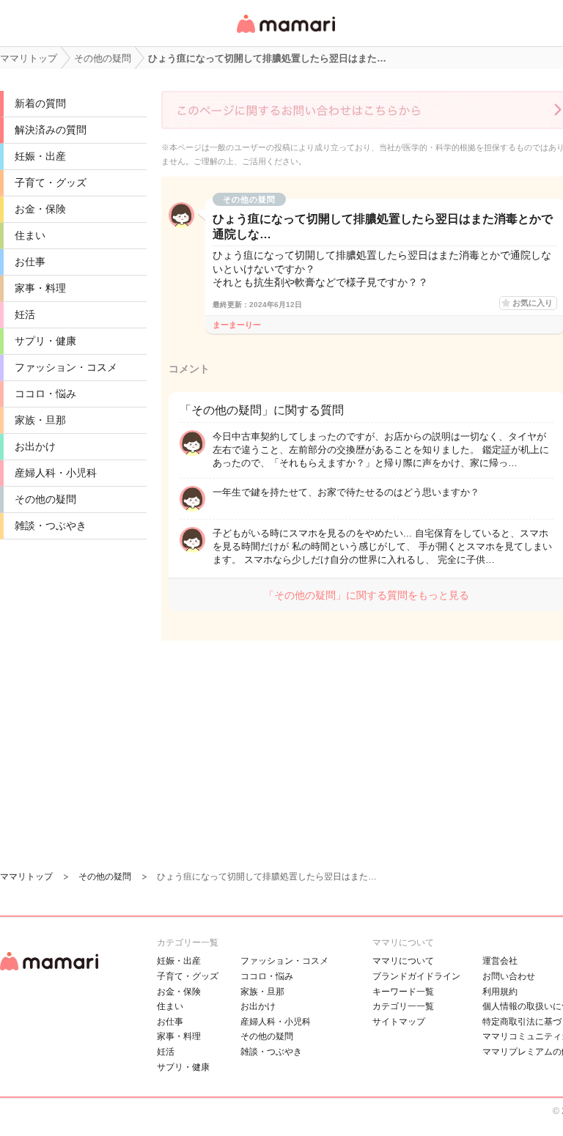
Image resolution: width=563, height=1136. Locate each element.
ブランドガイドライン (416, 976)
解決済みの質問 (51, 130)
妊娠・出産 (40, 156)
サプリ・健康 (45, 341)
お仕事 (30, 262)
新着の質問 (40, 103)
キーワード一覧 (403, 991)
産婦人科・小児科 (56, 473)
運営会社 (500, 961)
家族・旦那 (40, 420)
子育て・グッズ (51, 182)
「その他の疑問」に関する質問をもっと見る (366, 595)
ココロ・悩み (45, 393)
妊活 (25, 314)
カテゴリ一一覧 (403, 1006)
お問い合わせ (508, 976)
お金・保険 (40, 209)
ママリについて (403, 961)
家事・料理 (40, 288)
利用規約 (500, 991)
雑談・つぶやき (51, 525)
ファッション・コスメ (66, 367)
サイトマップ (398, 1022)
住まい (30, 235)
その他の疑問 (45, 499)
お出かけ (35, 446)
